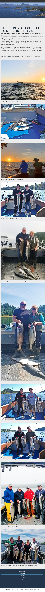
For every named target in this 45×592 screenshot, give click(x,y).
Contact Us (22, 581)
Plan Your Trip (22, 577)
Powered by (40, 587)
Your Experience (22, 575)
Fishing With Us (22, 573)
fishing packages (22, 54)
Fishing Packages (22, 571)
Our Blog (22, 579)
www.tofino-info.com (9, 56)
